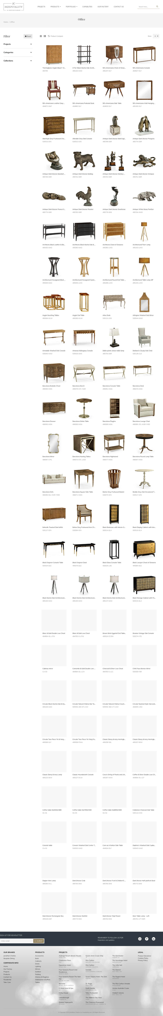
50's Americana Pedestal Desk (83, 103)
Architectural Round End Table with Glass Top (114, 280)
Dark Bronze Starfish (80, 916)
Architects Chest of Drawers (113, 245)
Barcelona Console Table (111, 386)
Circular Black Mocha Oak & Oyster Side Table (54, 704)
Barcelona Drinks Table (81, 421)
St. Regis (89, 984)
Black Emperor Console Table (52, 563)
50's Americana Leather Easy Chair (54, 103)
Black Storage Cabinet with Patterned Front (144, 598)
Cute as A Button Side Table (113, 845)
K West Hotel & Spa (66, 988)
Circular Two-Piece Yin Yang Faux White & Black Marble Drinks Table (84, 739)
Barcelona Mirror (48, 457)
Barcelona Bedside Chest (51, 386)
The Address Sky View (94, 998)
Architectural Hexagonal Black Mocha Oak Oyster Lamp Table (54, 280)
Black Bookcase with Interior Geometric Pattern (114, 527)
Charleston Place (65, 960)
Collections (8, 60)
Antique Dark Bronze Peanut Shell (54, 209)
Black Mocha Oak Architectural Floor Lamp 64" (54, 598)
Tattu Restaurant (92, 993)
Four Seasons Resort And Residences (68, 971)
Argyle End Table (78, 315)
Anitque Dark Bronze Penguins (143, 139)
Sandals (88, 970)
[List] (45, 36)
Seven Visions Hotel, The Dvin (96, 977)
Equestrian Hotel (65, 965)
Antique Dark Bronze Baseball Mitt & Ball (54, 174)
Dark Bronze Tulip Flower (111, 916)
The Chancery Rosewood (95, 1002)
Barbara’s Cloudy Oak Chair (142, 351)
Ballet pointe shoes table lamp (113, 351)
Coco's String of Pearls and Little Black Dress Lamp (114, 775)
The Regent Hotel (118, 977)
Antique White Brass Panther (143, 209)
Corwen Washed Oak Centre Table (84, 845)
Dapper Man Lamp (49, 881)
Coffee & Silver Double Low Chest (144, 775)
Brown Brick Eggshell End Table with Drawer (114, 633)
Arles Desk (106, 315)
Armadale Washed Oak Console (53, 351)
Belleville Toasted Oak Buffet (52, 527)
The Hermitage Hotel (119, 960)
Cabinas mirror (47, 669)
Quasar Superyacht (66, 1002)
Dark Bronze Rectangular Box (52, 916)
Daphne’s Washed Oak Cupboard (144, 845)
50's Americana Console (141, 68)
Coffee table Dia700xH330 (82, 810)
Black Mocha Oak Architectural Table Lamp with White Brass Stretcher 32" (114, 598)
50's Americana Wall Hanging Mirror (144, 103)
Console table (47, 845)
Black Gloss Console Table (112, 563)
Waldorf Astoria (118, 993)
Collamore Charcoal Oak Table (143, 810)
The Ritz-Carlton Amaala (121, 984)
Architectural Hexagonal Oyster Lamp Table (84, 280)
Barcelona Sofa (47, 492)
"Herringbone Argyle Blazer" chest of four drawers (54, 68)
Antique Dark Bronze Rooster (83, 209)
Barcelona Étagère (109, 421)
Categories (8, 52)
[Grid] (41, 36)
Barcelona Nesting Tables (81, 457)
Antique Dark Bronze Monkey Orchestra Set (114, 174)
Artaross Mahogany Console (83, 351)
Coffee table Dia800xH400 (112, 810)
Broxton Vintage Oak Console (143, 633)
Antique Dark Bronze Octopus (143, 174)
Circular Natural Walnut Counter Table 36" (114, 704)
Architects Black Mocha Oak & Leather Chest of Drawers (84, 245)
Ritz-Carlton (90, 960)
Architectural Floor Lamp (141, 245)
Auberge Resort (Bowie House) (70, 956)
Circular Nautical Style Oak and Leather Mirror (144, 704)
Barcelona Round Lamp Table (143, 457)
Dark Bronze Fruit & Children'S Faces (114, 881)
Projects (7, 44)
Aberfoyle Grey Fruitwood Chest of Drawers (54, 139)
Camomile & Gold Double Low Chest (84, 669)
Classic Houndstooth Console (83, 775)
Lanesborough (64, 998)
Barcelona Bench (78, 386)
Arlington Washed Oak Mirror (143, 315)
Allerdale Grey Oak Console (82, 139)
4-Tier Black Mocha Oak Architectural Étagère (84, 68)
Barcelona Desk (138, 386)
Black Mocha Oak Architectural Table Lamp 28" (84, 598)
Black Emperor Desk (80, 563)
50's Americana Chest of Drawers (114, 68)
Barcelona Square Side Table (83, 492)
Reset (29, 36)
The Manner (116, 970)
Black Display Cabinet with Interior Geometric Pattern (144, 527)
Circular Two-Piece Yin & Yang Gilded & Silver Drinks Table (54, 739)
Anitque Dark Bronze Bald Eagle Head (114, 139)
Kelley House (63, 993)
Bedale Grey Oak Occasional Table (144, 492)
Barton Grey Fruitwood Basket (113, 492)
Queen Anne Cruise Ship (94, 956)
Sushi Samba (90, 988)
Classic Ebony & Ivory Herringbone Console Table (114, 739)
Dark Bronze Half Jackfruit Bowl (144, 881)
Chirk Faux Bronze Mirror (141, 669)
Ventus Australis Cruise (120, 988)
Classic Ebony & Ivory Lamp (52, 775)
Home (6, 22)
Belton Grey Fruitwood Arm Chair (84, 527)
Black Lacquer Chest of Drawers (144, 563)
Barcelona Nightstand (110, 457)
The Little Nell (117, 965)
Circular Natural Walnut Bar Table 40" (84, 704)
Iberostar (62, 984)
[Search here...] (157, 6)
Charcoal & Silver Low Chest (113, 669)
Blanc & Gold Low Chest (81, 633)
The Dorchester (117, 956)
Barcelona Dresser (49, 421)
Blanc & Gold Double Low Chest (53, 633)
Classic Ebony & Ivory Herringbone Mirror (144, 739)
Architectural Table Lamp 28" (143, 280)
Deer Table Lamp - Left (141, 916)
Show (149, 36)
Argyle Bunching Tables (50, 315)
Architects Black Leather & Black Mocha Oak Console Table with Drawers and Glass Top (54, 245)
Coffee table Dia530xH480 (51, 810)
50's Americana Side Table (112, 103)
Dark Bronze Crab (79, 881)
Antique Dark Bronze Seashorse (114, 209)
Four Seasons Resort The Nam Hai (70, 978)
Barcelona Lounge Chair (141, 421)
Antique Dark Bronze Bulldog (83, 174)
